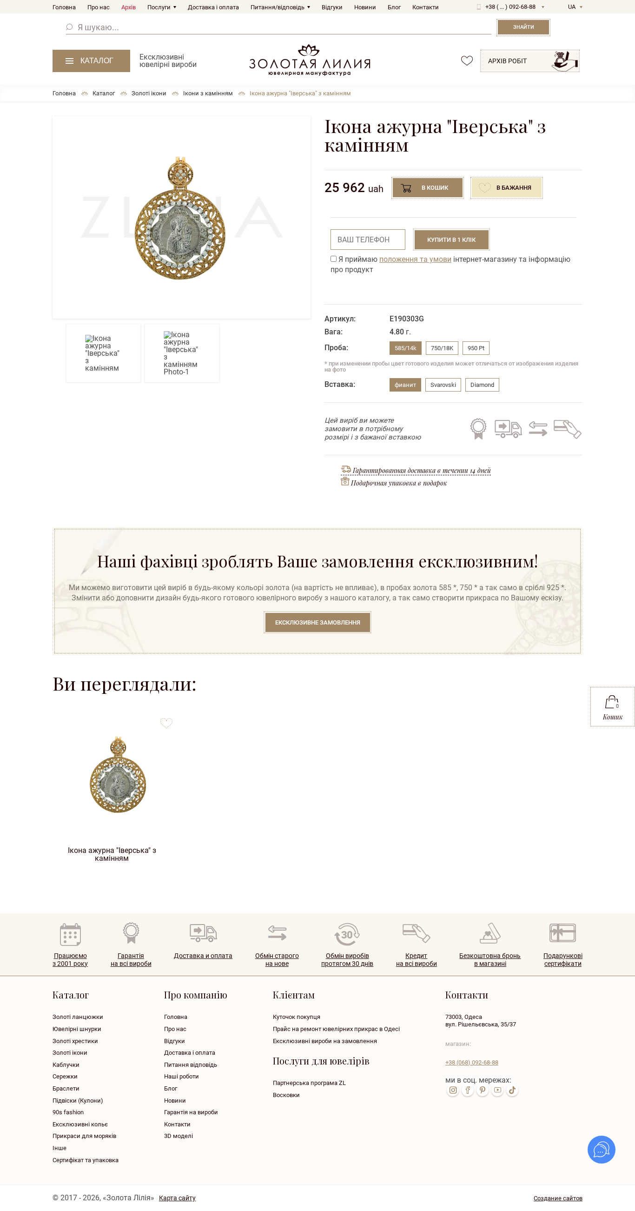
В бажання (513, 187)
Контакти (425, 7)
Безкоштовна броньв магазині (490, 959)
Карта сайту (177, 1198)
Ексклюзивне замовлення (317, 622)
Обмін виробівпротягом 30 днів (347, 959)
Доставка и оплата (203, 955)
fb (468, 1090)
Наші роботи (181, 1076)
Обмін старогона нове (277, 959)
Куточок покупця (296, 1016)
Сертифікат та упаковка (86, 1160)
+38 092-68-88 (471, 1062)
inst (453, 1090)
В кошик (435, 187)
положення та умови (415, 259)
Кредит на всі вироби (565, 429)
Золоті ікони (70, 1052)
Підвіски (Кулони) (78, 1100)
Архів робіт (507, 61)
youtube (497, 1090)
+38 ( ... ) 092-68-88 (510, 6)
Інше (59, 1147)
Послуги (159, 7)
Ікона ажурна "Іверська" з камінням (112, 854)
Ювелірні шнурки (77, 1028)
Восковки (286, 1094)
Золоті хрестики (75, 1041)
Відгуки (332, 7)
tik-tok (512, 1090)
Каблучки (66, 1064)
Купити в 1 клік (451, 239)
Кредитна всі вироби (416, 959)
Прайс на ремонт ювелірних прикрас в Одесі (336, 1028)
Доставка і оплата (213, 7)
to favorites (166, 719)
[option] (182, 217)
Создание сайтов (558, 1198)
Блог (394, 7)
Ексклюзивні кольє (80, 1124)
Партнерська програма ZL (309, 1082)
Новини (365, 7)
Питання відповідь (190, 1064)
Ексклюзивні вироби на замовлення (325, 1041)
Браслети (66, 1088)
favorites (466, 60)
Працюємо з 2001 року (70, 959)
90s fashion (68, 1112)
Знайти (523, 27)
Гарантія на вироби (191, 1112)
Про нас (98, 7)
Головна (64, 7)
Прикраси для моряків (84, 1135)
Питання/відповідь (277, 7)
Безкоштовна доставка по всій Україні (508, 429)
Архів (128, 7)
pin (482, 1090)
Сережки (65, 1076)
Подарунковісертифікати (562, 959)
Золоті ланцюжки (78, 1016)
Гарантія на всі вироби (478, 429)
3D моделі (178, 1135)
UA (571, 6)
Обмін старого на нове (536, 429)
